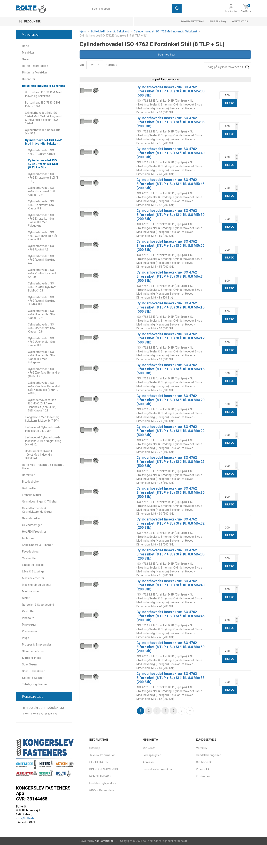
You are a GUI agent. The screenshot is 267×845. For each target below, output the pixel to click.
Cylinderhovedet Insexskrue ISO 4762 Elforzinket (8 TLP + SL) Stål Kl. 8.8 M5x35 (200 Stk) (170, 122)
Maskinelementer (33, 578)
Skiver (26, 59)
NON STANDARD (100, 776)
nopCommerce (104, 840)
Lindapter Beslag (33, 565)
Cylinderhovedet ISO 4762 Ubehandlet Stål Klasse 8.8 (41, 341)
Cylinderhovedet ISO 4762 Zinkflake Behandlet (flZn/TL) (44, 372)
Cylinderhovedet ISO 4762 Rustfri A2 (41, 247)
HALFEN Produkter (34, 531)
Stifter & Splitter (33, 678)
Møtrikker (28, 52)
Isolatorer (28, 538)
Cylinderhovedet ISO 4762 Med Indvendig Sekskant (43, 141)
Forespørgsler (152, 755)
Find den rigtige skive (102, 783)
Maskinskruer (30, 591)
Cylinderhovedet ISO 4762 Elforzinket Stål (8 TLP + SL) (43, 164)
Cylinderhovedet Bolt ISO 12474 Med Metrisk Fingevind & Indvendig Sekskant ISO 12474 (43, 118)
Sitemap (94, 748)
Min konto (231, 11)
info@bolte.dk (25, 818)
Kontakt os (240, 21)
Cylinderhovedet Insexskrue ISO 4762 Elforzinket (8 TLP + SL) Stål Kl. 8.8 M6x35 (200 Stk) (170, 554)
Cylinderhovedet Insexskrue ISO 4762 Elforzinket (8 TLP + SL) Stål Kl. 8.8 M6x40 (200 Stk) (170, 585)
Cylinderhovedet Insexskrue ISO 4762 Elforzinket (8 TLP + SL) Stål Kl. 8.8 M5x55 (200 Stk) (170, 245)
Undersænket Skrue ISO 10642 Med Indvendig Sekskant (40, 454)
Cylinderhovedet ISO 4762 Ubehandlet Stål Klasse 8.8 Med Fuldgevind (41, 357)
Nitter (26, 598)
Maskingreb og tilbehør (36, 585)
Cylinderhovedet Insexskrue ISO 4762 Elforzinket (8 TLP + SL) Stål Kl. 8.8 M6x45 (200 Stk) (170, 616)
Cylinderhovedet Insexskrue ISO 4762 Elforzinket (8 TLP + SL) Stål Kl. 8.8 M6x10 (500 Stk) (170, 307)
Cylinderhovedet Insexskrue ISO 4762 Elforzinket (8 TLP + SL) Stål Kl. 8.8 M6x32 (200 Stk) (170, 523)
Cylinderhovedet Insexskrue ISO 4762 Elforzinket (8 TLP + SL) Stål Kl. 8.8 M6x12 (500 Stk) (170, 338)
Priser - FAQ (218, 21)
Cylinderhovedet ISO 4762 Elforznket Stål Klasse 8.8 (41, 205)
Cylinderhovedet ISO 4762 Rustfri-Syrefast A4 (42, 259)
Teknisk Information (102, 755)
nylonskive (37, 713)
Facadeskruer (30, 551)
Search (247, 67)
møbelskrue (32, 707)
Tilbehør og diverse (34, 684)
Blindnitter (28, 79)
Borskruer (28, 475)
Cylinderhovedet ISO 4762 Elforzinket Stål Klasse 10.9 (41, 191)
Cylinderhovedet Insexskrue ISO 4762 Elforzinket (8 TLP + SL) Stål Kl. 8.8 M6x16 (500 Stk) (170, 369)
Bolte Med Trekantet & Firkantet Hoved (43, 466)
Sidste (190, 710)
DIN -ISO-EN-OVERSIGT (104, 769)
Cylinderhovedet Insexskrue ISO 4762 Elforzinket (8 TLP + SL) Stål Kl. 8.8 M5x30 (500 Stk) (170, 91)
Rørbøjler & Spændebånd (38, 604)
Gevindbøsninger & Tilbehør (39, 501)
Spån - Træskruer (33, 671)
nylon (26, 713)
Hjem (83, 31)
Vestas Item (30, 558)
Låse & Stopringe (33, 571)
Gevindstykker (31, 518)
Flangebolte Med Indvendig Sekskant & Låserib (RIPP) (42, 418)
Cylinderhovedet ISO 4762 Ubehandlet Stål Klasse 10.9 (41, 314)
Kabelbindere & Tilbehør (37, 545)
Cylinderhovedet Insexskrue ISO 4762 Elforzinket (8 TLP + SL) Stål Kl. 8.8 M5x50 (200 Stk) (170, 214)
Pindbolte (28, 618)
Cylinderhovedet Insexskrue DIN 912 (42, 131)
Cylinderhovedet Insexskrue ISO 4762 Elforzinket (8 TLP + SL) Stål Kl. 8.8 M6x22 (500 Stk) (170, 431)
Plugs (25, 638)
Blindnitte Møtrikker (34, 72)
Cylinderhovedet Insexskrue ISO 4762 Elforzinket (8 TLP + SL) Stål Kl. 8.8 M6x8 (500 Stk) (169, 276)
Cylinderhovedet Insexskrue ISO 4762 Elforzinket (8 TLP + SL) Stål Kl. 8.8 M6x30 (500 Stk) (170, 492)
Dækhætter (29, 488)
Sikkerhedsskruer (33, 651)
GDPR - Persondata (101, 790)
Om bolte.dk (203, 762)
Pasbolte (28, 611)
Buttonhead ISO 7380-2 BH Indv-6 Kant (42, 104)
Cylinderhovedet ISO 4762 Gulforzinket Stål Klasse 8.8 (42, 236)
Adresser (148, 762)
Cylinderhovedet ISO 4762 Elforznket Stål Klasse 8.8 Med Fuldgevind (41, 220)
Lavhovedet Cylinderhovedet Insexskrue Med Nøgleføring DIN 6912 (43, 441)
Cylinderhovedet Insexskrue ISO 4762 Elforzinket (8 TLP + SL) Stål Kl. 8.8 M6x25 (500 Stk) (170, 461)
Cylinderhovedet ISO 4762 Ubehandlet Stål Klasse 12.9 (41, 328)
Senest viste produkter (157, 769)
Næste (181, 710)
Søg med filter (166, 54)
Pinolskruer (29, 624)
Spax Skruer (29, 664)
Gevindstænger (32, 525)
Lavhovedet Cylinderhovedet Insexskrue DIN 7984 (43, 429)
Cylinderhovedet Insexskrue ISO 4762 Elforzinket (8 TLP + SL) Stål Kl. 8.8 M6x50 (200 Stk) (170, 647)
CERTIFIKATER (98, 762)
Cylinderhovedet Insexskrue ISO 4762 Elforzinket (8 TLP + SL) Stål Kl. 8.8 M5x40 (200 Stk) (170, 153)
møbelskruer (54, 707)
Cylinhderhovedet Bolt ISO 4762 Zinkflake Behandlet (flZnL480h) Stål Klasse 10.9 (42, 405)
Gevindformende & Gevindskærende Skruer (37, 509)
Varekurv (201, 748)
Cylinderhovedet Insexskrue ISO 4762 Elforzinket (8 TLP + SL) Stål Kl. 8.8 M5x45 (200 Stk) (170, 184)
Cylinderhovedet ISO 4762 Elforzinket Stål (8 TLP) (43, 177)
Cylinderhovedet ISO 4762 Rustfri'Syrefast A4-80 (42, 273)
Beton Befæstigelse (35, 66)
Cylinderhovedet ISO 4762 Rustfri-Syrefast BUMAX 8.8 (42, 300)
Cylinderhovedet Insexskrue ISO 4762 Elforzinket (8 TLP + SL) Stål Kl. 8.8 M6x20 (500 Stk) (170, 400)
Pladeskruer (29, 631)
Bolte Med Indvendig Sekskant (43, 86)
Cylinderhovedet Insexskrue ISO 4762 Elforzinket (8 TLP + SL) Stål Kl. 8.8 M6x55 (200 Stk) (170, 678)
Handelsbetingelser (208, 755)
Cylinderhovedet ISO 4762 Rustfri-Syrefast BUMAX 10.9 (42, 287)
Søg (177, 8)
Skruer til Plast (31, 658)
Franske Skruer (31, 495)
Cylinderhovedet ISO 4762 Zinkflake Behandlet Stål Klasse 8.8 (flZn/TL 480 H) (44, 388)
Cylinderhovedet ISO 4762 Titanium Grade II (42, 152)
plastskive (51, 713)
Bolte (25, 46)
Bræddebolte (30, 481)
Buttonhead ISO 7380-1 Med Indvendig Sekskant (43, 94)
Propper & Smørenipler (36, 644)
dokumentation (192, 21)
